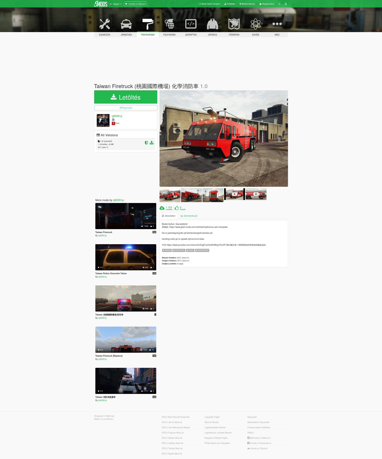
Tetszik (182, 209)
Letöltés (129, 96)
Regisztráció (268, 3)
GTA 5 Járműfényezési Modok (176, 427)
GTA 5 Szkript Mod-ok (172, 437)
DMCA (250, 432)
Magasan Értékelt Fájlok (216, 437)
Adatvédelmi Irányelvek (258, 422)
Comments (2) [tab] (190, 215)
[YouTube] (113, 119)
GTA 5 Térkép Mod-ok (172, 448)
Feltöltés (230, 3)
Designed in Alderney (104, 415)
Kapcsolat (252, 416)
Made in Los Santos (103, 418)
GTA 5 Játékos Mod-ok (172, 443)
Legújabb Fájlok (212, 416)
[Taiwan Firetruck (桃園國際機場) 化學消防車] (224, 138)
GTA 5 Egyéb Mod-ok (172, 453)
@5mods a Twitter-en (260, 437)
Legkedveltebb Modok (215, 427)
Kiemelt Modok (212, 422)
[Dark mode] (279, 3)
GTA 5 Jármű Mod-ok (172, 422)
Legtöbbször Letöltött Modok (218, 432)
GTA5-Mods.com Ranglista (217, 443)
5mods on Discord (258, 448)
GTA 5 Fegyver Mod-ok (173, 432)
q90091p (117, 116)
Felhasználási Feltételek (258, 427)
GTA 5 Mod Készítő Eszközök (176, 416)
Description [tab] (169, 215)
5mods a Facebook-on (260, 443)
